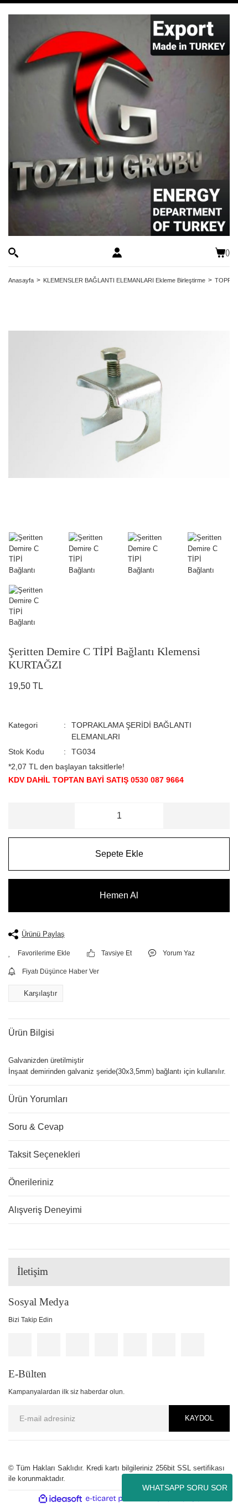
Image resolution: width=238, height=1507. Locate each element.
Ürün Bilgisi (31, 1032)
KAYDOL (199, 1418)
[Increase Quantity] (196, 816)
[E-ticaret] (117, 1498)
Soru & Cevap (36, 1126)
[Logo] (119, 125)
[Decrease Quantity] (42, 816)
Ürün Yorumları (38, 1099)
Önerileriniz (31, 1182)
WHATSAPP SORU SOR (184, 1487)
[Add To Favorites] (39, 953)
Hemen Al (119, 895)
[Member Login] (117, 252)
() (227, 252)
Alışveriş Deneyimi (45, 1210)
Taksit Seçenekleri (44, 1154)
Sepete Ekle (119, 853)
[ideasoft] (60, 1498)
